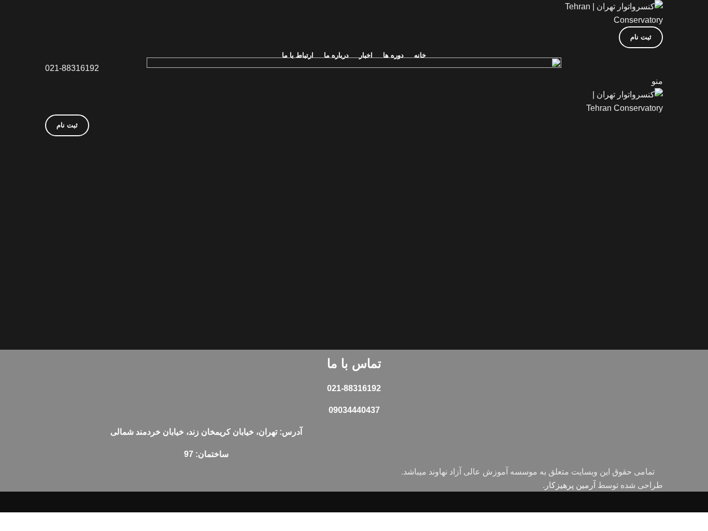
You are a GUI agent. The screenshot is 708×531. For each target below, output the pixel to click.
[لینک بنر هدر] (354, 265)
